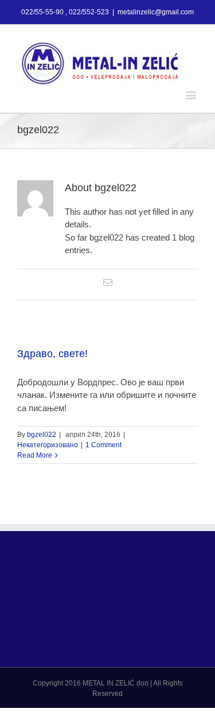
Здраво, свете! (52, 353)
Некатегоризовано (47, 445)
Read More (34, 455)
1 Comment (103, 445)
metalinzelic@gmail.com (156, 12)
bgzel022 (41, 435)
